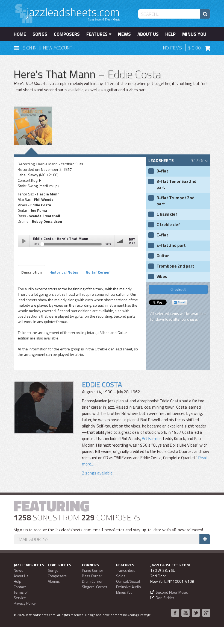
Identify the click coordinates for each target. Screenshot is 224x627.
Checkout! (178, 289)
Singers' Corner (94, 587)
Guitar (163, 256)
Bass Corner (92, 576)
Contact (20, 587)
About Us (148, 34)
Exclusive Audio (128, 587)
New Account (57, 47)
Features (97, 34)
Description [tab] (31, 272)
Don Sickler (165, 597)
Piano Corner (92, 570)
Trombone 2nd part (175, 266)
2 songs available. (97, 473)
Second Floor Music (172, 592)
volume (120, 241)
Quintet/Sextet (128, 581)
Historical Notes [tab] (63, 272)
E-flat (162, 235)
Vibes (162, 277)
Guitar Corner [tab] (98, 272)
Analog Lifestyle (139, 614)
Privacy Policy (25, 603)
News (124, 34)
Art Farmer (151, 438)
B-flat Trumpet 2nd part (175, 201)
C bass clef (167, 214)
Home (20, 34)
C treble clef (168, 225)
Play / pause (24, 241)
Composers (67, 34)
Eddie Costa (102, 384)
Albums (54, 581)
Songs (40, 34)
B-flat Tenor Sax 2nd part (176, 184)
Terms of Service (21, 594)
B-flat (162, 171)
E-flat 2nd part (171, 245)
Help (170, 34)
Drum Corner (92, 581)
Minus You (194, 34)
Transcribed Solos (125, 573)
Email (181, 302)
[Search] (205, 14)
